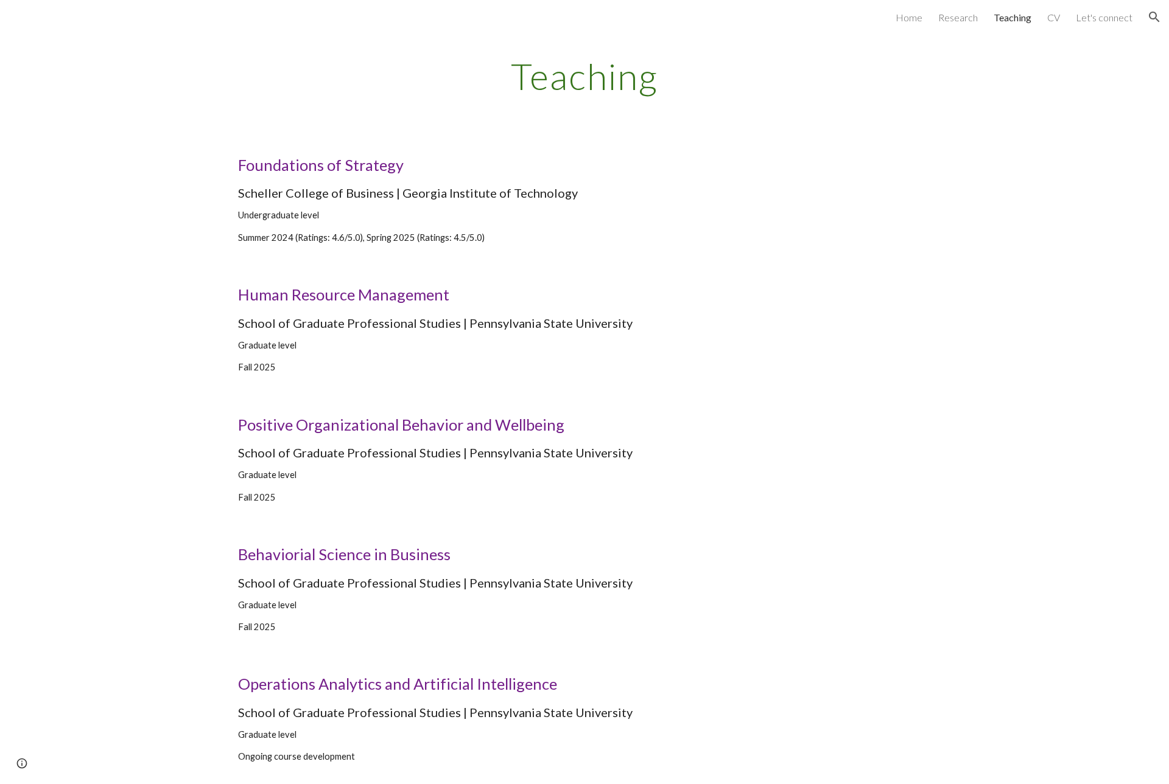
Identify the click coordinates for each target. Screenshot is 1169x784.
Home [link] (909, 17)
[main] (584, 76)
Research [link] (958, 17)
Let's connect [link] (1104, 17)
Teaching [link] (1012, 17)
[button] (1154, 17)
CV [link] (1053, 17)
